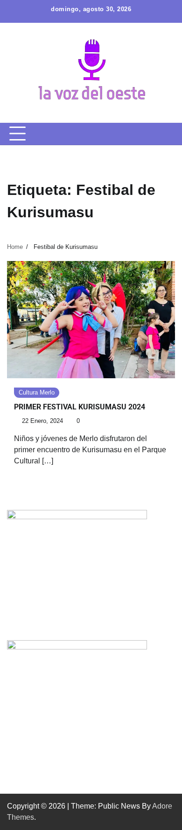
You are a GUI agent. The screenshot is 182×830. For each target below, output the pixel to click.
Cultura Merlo (37, 392)
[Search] (168, 134)
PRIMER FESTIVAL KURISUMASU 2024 (79, 406)
